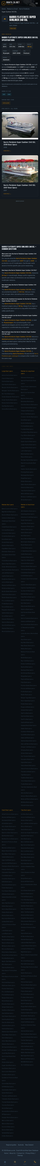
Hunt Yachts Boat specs (9, 384)
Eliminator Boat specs (8, 551)
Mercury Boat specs (8, 949)
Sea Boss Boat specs (8, 1010)
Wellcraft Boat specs (27, 493)
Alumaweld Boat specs (9, 820)
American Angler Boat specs (29, 832)
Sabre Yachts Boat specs (28, 484)
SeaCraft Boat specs (27, 722)
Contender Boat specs (8, 533)
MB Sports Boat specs (8, 946)
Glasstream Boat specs (28, 606)
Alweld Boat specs (26, 829)
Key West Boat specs (27, 642)
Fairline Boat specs (7, 381)
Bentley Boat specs (8, 835)
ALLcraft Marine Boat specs (29, 823)
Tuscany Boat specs (8, 1105)
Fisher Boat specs (7, 887)
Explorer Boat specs (27, 893)
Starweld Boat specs (27, 1031)
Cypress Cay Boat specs (28, 587)
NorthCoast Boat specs (28, 673)
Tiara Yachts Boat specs (28, 490)
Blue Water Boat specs (8, 854)
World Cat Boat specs (8, 631)
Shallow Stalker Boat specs (29, 1012)
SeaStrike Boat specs (8, 1025)
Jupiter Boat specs (7, 576)
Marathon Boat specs (8, 936)
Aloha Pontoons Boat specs (10, 814)
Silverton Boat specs (27, 487)
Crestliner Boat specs (8, 878)
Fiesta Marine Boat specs (9, 560)
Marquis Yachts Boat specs (10, 387)
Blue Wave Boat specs (27, 857)
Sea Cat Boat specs (7, 1013)
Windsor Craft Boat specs (28, 496)
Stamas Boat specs (8, 628)
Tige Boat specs (26, 774)
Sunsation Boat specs (27, 759)
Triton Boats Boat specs (28, 781)
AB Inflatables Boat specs (28, 511)
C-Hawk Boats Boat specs (28, 551)
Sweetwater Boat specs (9, 1089)
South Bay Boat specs (8, 1053)
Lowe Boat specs (7, 930)
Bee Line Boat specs (27, 851)
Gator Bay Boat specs (8, 903)
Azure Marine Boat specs (28, 538)
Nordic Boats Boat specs (9, 591)
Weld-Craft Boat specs (28, 1058)
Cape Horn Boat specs (27, 560)
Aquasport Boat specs (27, 526)
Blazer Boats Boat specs (9, 851)
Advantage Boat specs (27, 514)
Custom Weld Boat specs (28, 584)
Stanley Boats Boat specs (28, 740)
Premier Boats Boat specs (29, 685)
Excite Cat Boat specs (27, 423)
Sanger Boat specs (7, 1007)
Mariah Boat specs (26, 657)
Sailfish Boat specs (7, 613)
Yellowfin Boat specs (27, 805)
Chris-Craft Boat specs (28, 413)
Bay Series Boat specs (28, 845)
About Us (12, 1153)
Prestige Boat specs (27, 472)
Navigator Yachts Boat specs (10, 390)
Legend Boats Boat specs (28, 945)
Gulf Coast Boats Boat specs (10, 570)
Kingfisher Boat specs (8, 579)
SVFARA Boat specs (8, 1086)
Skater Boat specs (26, 728)
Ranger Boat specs (7, 997)
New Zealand (29, 1145)
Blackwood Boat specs (9, 847)
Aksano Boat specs (26, 820)
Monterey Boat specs (8, 588)
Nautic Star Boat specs (9, 961)
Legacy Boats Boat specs (28, 447)
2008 (9, 94)
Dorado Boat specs (7, 542)
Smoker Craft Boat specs (9, 1050)
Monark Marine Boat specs (9, 955)
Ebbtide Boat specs (27, 594)
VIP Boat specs (6, 1114)
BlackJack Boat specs (27, 854)
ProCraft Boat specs (8, 994)
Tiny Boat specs (26, 810)
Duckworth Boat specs (28, 590)
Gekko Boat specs (7, 906)
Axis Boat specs (26, 535)
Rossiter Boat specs (8, 1004)
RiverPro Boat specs (27, 1003)
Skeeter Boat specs (8, 1044)
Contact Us (20, 1153)
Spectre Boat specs (8, 622)
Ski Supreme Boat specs (9, 1047)
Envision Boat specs (27, 600)
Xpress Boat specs (7, 1129)
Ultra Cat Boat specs (27, 1046)
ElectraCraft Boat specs (9, 884)
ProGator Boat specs (27, 997)
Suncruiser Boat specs (9, 1071)
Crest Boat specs (7, 875)
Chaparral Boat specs (27, 410)
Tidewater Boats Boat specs (10, 1099)
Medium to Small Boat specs (27, 506)
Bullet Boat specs (26, 860)
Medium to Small (12, 9)
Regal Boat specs (26, 478)
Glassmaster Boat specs (28, 921)
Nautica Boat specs (27, 667)
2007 (4, 94)
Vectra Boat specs (7, 1108)
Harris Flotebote (24, 9)
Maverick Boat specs (8, 942)
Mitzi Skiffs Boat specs (27, 964)
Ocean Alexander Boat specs (10, 396)
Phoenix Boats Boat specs (29, 985)
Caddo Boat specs (26, 554)
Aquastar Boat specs (27, 835)
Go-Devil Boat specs (27, 924)
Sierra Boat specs (7, 1037)
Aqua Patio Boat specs (27, 523)
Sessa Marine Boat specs (9, 409)
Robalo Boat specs (26, 704)
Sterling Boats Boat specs (29, 1034)
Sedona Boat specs (8, 1028)
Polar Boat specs (26, 682)
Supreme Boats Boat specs (29, 1037)
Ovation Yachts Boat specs (29, 469)
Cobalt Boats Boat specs (9, 527)
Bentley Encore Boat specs (10, 838)
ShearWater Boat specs (9, 1034)
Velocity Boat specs (27, 793)
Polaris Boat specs (26, 991)
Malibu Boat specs (26, 648)
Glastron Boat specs (27, 609)
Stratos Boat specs (7, 1062)
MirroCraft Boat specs (27, 961)
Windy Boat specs (26, 499)
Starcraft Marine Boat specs (29, 744)
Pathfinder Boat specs (8, 985)
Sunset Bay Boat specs (9, 1083)
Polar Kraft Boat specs (27, 988)
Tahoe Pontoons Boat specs (29, 768)
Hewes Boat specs (7, 912)
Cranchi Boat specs (8, 378)
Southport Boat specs (27, 731)
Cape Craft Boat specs (8, 860)
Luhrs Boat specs (26, 450)
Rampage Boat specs (27, 475)
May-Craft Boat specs (27, 660)
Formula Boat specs (27, 426)
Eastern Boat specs (8, 545)
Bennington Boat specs (28, 541)
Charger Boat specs (8, 869)
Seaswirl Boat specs (8, 619)
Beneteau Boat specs (27, 401)
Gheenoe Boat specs (27, 915)
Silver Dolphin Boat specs (28, 1019)
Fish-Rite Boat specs (27, 899)
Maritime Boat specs (8, 939)
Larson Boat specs (7, 582)
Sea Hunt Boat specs (27, 716)
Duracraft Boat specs (27, 881)
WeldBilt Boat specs (27, 1061)
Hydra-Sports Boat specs (28, 441)
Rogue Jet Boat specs (27, 707)
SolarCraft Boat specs (27, 1022)
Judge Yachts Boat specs (28, 444)
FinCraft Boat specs (27, 896)
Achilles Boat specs (27, 814)
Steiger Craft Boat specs (28, 747)
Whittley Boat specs (27, 802)
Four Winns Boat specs (28, 435)
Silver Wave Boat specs (9, 1041)
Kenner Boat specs (7, 915)
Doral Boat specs (26, 420)
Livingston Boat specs (27, 948)
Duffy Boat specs (7, 881)
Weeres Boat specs (8, 1123)
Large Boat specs (7, 371)
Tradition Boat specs (27, 777)
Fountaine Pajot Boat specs (29, 432)
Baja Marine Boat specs (9, 511)
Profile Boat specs (26, 691)
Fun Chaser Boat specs (9, 891)
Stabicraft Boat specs (27, 737)
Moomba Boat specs (8, 958)
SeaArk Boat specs (26, 1009)
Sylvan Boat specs (7, 1092)
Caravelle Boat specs (27, 563)
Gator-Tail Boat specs (27, 912)
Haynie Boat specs (26, 933)
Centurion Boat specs (8, 518)
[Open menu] (36, 3)
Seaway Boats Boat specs (28, 725)
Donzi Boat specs (7, 539)
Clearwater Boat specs (9, 872)
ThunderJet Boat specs (28, 771)
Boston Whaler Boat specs (10, 514)
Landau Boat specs (7, 921)
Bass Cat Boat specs (27, 841)
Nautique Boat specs (27, 670)
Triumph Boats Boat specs (10, 1102)
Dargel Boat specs (26, 878)
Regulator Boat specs (8, 609)
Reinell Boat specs (7, 1001)
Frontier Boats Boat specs (29, 902)
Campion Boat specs (27, 557)
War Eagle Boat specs (27, 1055)
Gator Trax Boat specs (27, 909)
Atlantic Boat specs (27, 529)
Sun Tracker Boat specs (28, 756)
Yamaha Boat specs (8, 1133)
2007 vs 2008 (6, 103)
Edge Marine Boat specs (28, 597)
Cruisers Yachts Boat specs (29, 416)
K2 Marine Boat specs (27, 936)
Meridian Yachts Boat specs (29, 460)
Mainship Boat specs (27, 454)
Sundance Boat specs (8, 1074)
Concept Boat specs (8, 530)
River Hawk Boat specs (28, 700)
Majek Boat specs (26, 952)
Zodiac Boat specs (7, 1136)
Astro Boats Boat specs (9, 826)
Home (4, 9)
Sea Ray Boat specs (8, 406)
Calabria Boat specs (8, 857)
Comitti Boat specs (26, 575)
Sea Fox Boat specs (27, 713)
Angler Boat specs (26, 520)
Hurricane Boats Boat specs (29, 624)
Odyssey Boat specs (8, 967)
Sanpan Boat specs (27, 710)
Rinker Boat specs (26, 481)
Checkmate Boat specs (28, 569)
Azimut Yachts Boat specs (9, 375)
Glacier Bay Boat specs (9, 563)
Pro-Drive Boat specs (27, 994)
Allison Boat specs (26, 826)
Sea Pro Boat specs (27, 719)
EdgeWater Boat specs (9, 548)
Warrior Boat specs (7, 1120)
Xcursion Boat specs (8, 1126)
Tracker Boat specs (27, 1040)
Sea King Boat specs (8, 1019)
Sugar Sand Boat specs (9, 1065)
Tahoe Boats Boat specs (28, 765)
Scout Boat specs (7, 616)
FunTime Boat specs (27, 438)
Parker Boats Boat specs (9, 597)
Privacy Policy (30, 1153)
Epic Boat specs (26, 603)
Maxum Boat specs (26, 457)
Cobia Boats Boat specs (28, 572)
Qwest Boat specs (26, 1000)
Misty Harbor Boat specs (9, 952)
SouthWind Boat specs (28, 734)
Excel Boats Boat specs (28, 890)
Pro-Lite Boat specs (8, 991)
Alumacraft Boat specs (9, 817)
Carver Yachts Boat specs (28, 407)
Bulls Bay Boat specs (27, 863)
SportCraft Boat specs (8, 625)
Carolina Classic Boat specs (29, 404)
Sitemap (20, 1155)
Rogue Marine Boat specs (28, 1006)
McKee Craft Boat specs (28, 663)
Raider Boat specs (26, 694)
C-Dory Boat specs (26, 548)
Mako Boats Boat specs (28, 645)
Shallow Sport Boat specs (9, 1031)
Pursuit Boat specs (7, 606)
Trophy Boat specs (26, 784)
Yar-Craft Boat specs (27, 1065)
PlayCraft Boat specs (27, 679)
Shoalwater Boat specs (28, 1015)
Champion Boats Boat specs (10, 866)
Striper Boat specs (26, 753)
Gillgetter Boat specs (27, 918)
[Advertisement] (20, 223)
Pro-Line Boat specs (8, 600)
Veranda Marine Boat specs (10, 1111)
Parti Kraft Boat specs (8, 982)
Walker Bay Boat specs (28, 1052)
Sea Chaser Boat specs (9, 1016)
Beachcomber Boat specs (10, 832)
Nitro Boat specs (7, 964)
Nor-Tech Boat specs (8, 393)
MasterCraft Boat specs (9, 585)
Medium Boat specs (8, 504)
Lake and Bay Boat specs (28, 942)
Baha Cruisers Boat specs (10, 508)
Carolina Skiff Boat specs (9, 863)
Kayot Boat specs (26, 639)
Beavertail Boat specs (27, 848)
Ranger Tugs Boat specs (28, 697)
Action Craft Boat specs (28, 817)
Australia (21, 1145)
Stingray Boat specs (27, 750)
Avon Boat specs (26, 838)
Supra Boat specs (26, 762)
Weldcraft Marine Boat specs (29, 799)
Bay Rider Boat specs (8, 829)
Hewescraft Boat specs (28, 621)
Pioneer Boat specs (8, 988)
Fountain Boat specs (27, 429)
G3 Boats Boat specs (8, 894)
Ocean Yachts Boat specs (9, 400)
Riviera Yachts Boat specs (9, 403)
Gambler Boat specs (27, 906)
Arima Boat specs (7, 823)
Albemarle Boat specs (27, 377)
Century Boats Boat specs (29, 566)
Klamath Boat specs (27, 939)
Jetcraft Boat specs (8, 573)
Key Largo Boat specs (8, 918)
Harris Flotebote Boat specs (29, 618)
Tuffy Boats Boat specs (28, 1043)
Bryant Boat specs (26, 545)
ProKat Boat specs (7, 603)
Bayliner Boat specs (27, 398)
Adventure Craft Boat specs (29, 517)
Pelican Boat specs (26, 982)
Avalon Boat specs (26, 532)
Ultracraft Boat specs (27, 1049)
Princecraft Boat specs (28, 688)
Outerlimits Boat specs (9, 594)
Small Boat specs (7, 810)
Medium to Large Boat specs (27, 372)
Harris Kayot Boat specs (9, 909)
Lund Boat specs (7, 933)
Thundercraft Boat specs (9, 1096)
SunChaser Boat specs (9, 1068)
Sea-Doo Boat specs (8, 1022)
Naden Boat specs (26, 973)
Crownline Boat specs (8, 536)
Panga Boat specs (26, 676)
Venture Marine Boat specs (29, 796)
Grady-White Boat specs (9, 566)
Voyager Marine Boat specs (10, 1117)
